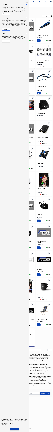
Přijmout (14, 427)
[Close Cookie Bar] (27, 1)
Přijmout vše (14, 429)
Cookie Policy (4, 424)
